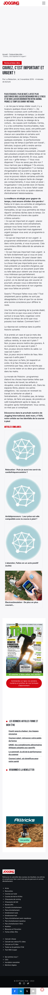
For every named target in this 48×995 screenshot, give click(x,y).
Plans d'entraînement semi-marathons (18, 918)
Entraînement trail (11, 915)
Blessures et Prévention (13, 929)
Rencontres (9, 891)
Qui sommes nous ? (11, 957)
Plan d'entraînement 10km (14, 924)
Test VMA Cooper (11, 950)
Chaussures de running (13, 899)
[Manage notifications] (42, 990)
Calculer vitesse (10, 939)
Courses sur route (11, 894)
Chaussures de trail (11, 902)
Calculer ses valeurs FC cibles (15, 942)
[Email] (33, 991)
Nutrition (8, 926)
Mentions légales (11, 965)
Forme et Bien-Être (11, 932)
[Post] (27, 991)
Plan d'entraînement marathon (15, 921)
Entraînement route (11, 913)
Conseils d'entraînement (13, 907)
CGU (6, 959)
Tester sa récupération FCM (14, 947)
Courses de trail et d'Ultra (13, 896)
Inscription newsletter (12, 962)
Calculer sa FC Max (11, 944)
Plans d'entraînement (12, 910)
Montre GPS (9, 905)
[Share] (15, 991)
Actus (7, 888)
